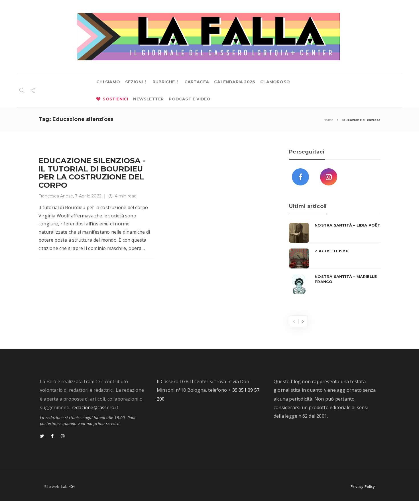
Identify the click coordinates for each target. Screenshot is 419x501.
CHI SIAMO (108, 81)
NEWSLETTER (148, 99)
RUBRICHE (163, 81)
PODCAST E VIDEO (189, 99)
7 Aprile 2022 (88, 196)
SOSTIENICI (115, 99)
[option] (335, 258)
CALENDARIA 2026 (234, 81)
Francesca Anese (55, 196)
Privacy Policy (363, 486)
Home (328, 120)
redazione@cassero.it (95, 407)
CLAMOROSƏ (275, 81)
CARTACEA (196, 81)
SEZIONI (134, 81)
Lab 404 (68, 486)
